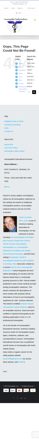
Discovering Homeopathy (13, 254)
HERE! (21, 362)
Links (20, 77)
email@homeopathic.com (19, 4)
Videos (21, 73)
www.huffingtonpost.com (13, 359)
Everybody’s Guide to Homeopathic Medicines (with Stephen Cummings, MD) (18, 260)
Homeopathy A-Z (9, 247)
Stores (21, 63)
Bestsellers (22, 70)
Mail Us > (7, 187)
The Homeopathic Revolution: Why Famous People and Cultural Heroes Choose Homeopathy (18, 240)
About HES (8, 145)
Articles (21, 67)
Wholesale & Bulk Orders (14, 151)
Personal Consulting (12, 125)
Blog (20, 80)
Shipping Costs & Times (13, 121)
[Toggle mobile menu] (35, 20)
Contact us (8, 131)
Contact (21, 83)
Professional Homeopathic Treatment (23, 89)
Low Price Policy (11, 148)
